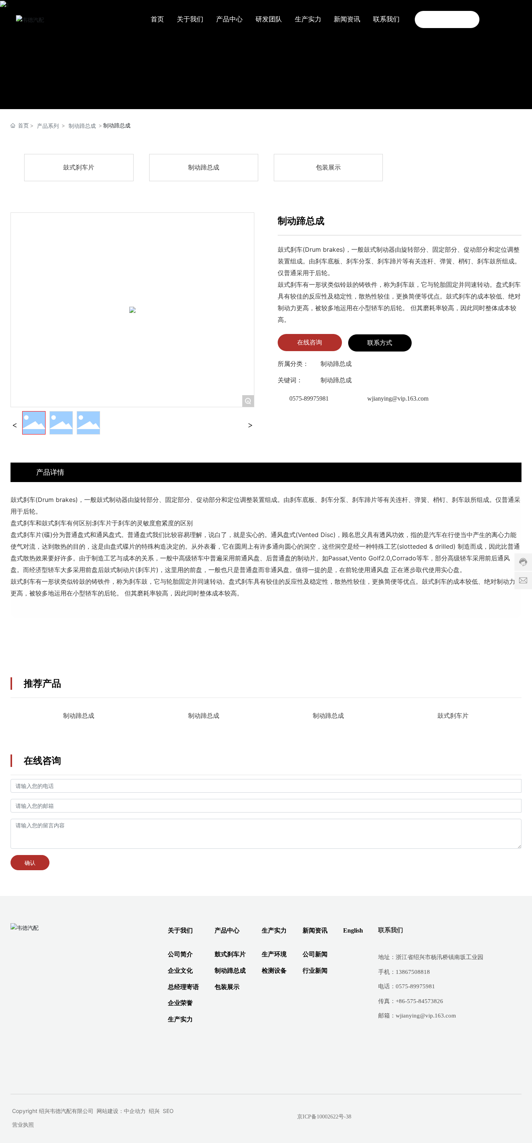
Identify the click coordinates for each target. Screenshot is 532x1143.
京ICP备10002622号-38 (324, 1117)
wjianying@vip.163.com (397, 398)
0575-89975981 (309, 398)
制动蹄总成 (82, 125)
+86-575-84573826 (419, 1001)
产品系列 (48, 125)
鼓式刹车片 (78, 167)
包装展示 (328, 167)
